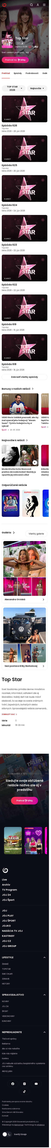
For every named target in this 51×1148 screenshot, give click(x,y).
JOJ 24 (6, 894)
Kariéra (5, 1058)
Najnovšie (35, 88)
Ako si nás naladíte (11, 1048)
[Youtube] (36, 1083)
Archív (6, 884)
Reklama (6, 1043)
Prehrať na (11, 59)
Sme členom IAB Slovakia (12, 1112)
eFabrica (40, 1125)
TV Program (9, 889)
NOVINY (5, 1001)
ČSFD (18, 43)
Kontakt (5, 1116)
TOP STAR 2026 (12, 88)
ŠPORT (5, 1011)
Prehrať (20, 800)
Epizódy (18, 73)
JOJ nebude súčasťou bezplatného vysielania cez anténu (23, 1065)
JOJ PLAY (7, 915)
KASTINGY (8, 936)
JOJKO (6, 925)
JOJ (4, 910)
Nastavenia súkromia (11, 1108)
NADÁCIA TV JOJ (12, 931)
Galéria (46, 73)
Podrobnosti (32, 73)
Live (4, 879)
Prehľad (6, 73)
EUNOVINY (6, 1021)
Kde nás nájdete (9, 1053)
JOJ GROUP (9, 946)
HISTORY (6, 983)
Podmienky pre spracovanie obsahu (17, 1101)
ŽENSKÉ (5, 964)
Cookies (5, 1105)
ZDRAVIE (5, 978)
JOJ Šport (8, 900)
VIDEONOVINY (8, 1016)
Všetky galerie (36, 533)
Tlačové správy (9, 1038)
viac (28, 52)
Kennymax (18, 1125)
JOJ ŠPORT (9, 920)
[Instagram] (24, 1083)
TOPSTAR (6, 969)
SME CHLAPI (7, 973)
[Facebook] (12, 1083)
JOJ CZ (6, 941)
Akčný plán (7, 1071)
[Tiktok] (24, 1091)
